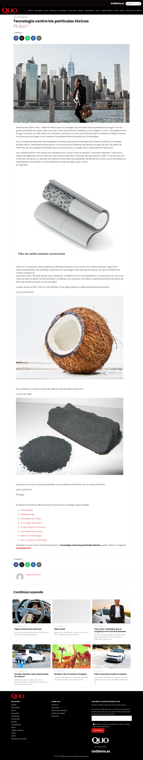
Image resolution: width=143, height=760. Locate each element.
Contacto (54, 705)
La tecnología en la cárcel (32, 527)
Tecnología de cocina (30, 518)
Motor (122, 10)
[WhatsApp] (27, 38)
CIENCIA (30, 10)
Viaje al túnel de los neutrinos (28, 629)
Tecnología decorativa (31, 523)
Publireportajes (27, 514)
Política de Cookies (58, 713)
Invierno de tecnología (31, 535)
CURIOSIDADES (89, 10)
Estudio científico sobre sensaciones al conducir (31, 675)
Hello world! (59, 629)
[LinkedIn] (33, 38)
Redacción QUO (23, 25)
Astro (116, 10)
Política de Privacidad (59, 710)
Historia (80, 10)
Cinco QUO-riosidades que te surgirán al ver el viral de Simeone (110, 630)
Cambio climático (107, 10)
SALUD (46, 10)
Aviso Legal (55, 707)
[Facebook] (16, 38)
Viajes (97, 10)
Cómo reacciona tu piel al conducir (110, 674)
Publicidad (55, 716)
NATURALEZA (62, 10)
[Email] (39, 38)
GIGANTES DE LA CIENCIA (133, 10)
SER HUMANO (38, 10)
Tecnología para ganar (31, 531)
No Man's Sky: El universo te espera (70, 674)
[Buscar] (139, 3)
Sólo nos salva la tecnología (33, 540)
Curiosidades (26, 510)
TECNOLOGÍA (72, 10)
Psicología (53, 10)
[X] (21, 38)
